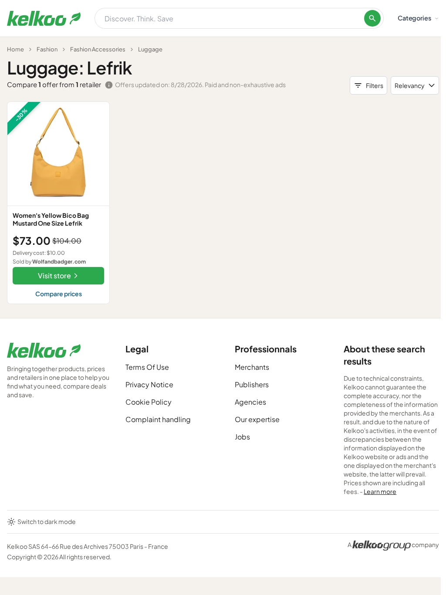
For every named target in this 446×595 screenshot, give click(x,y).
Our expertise (257, 419)
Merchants (252, 367)
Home (15, 49)
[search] (372, 18)
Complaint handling (158, 419)
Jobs (242, 436)
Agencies (250, 401)
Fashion (47, 49)
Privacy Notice (149, 384)
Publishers (252, 384)
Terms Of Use (147, 367)
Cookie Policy (148, 401)
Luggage (150, 49)
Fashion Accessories (97, 49)
